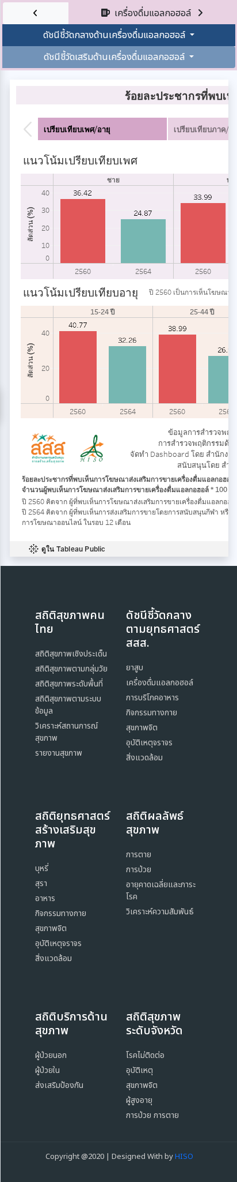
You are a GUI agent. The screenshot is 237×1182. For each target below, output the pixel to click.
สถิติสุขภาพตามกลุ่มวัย (71, 669)
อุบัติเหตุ (139, 1070)
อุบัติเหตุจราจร (149, 743)
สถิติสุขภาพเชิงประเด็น (71, 654)
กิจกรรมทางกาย (151, 713)
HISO (184, 1156)
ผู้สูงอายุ (139, 1100)
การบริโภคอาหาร (152, 698)
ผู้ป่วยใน (47, 1070)
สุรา (41, 883)
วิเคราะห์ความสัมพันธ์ (160, 912)
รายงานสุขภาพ (58, 753)
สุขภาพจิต (142, 728)
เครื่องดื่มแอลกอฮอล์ (159, 683)
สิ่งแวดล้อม (144, 758)
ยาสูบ (134, 668)
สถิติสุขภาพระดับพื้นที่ (69, 684)
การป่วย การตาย (152, 1115)
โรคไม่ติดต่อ (145, 1055)
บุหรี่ (41, 868)
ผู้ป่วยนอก (51, 1055)
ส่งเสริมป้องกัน (59, 1085)
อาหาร (45, 898)
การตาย (138, 855)
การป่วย (138, 870)
